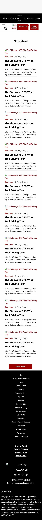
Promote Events (21, 437)
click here (9, 512)
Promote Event (21, 393)
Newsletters (28, 18)
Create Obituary (21, 449)
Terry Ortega (22, 57)
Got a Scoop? (34, 27)
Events (21, 400)
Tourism (9, 57)
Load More (20, 367)
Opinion (21, 389)
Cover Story (21, 411)
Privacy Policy (6, 492)
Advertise (21, 433)
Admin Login (21, 456)
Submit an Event (19, 18)
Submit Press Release (21, 422)
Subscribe (23, 26)
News (21, 375)
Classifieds (21, 429)
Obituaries (21, 426)
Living (21, 382)
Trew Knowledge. (25, 512)
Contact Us (21, 418)
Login (38, 18)
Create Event (21, 446)
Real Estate (21, 404)
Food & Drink (21, 386)
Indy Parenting (21, 408)
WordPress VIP (8, 515)
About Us (21, 415)
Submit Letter (21, 452)
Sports (21, 397)
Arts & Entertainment (21, 379)
